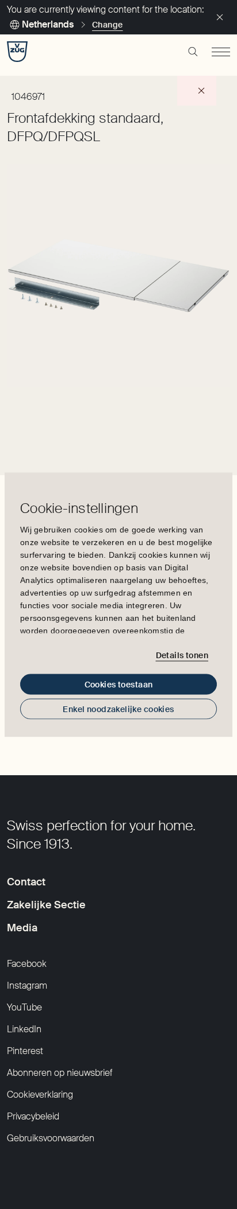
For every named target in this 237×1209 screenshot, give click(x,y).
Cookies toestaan (119, 684)
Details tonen (182, 655)
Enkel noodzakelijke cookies (118, 708)
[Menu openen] (221, 51)
